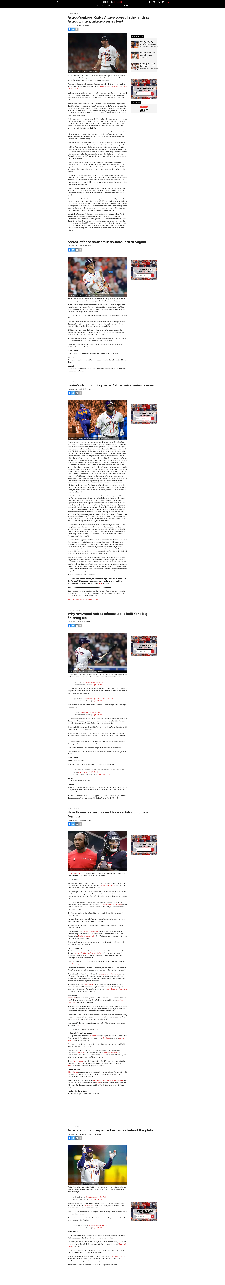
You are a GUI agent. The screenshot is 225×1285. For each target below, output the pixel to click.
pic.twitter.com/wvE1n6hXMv (88, 765)
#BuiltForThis (89, 695)
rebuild (98, 1076)
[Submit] (168, 2)
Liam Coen (106, 1031)
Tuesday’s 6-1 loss (117, 1224)
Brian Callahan (73, 1065)
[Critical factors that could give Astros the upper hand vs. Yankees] (135, 44)
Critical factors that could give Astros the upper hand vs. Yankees (148, 43)
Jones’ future (80, 1019)
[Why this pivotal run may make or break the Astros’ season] (97, 420)
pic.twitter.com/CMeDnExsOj (90, 708)
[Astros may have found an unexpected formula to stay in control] (135, 55)
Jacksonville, (93, 1029)
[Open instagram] (163, 1)
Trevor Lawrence (78, 1054)
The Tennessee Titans (107, 879)
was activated (89, 1175)
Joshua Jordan (154, 46)
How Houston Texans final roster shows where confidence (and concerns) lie (104, 1249)
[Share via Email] (76, 250)
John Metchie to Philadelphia (117, 983)
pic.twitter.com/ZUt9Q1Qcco (104, 695)
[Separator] (76, 29)
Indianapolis (72, 991)
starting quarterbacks (90, 925)
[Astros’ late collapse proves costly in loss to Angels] (97, 277)
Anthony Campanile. (111, 1046)
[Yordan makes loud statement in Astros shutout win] (97, 1136)
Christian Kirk (88, 978)
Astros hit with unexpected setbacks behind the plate (110, 1102)
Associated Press (144, 46)
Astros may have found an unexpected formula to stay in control (148, 54)
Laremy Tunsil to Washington (109, 967)
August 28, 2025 (97, 683)
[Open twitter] (154, 1)
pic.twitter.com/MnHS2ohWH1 (96, 1167)
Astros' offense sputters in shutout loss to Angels (107, 242)
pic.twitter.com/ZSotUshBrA (93, 681)
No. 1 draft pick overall (86, 929)
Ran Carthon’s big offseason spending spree (108, 1074)
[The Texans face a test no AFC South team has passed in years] (97, 845)
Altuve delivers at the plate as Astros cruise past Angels (147, 65)
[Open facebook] (149, 1)
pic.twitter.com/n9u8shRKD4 (98, 1194)
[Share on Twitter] (73, 29)
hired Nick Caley (73, 957)
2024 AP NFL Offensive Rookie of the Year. (88, 947)
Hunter (70, 1059)
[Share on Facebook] (69, 29)
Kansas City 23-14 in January (111, 898)
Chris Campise (71, 25)
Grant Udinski (80, 1046)
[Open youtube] (159, 1)
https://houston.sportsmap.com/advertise (83, 599)
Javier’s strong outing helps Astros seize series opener (111, 385)
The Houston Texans (75, 867)
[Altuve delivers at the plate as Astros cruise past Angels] (135, 66)
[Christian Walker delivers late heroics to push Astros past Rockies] (97, 653)
